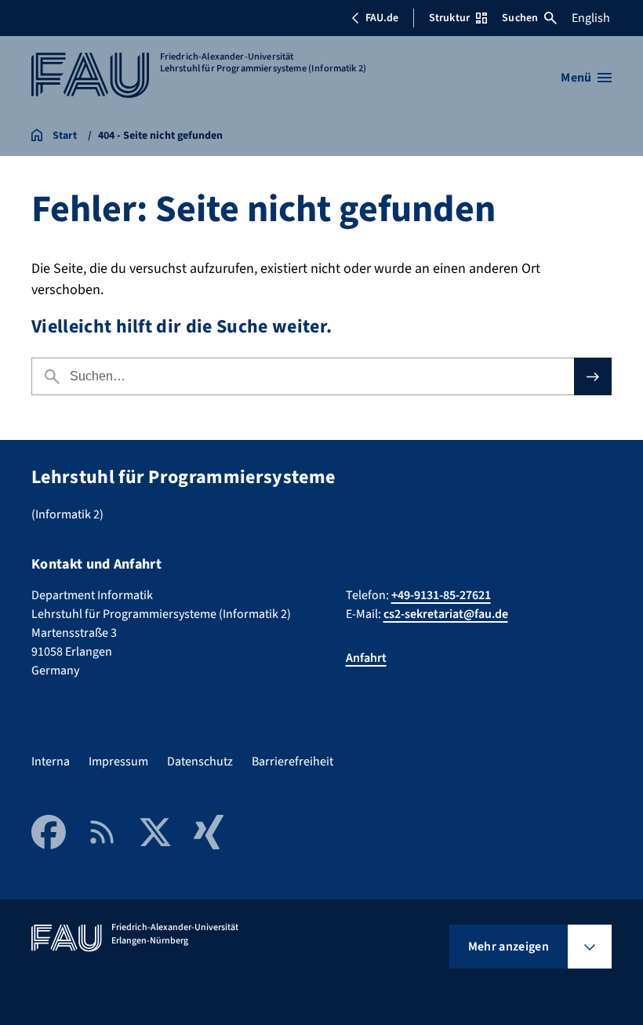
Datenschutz (200, 761)
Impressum (118, 761)
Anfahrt (366, 658)
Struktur (449, 18)
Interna (50, 761)
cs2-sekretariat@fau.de (445, 614)
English (591, 18)
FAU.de (381, 18)
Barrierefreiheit (292, 761)
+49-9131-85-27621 (441, 595)
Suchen (520, 18)
